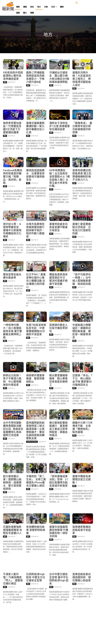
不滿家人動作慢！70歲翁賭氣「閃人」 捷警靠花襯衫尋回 (13, 579)
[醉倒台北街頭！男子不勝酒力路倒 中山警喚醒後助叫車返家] (13, 367)
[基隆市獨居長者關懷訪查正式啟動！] (82, 468)
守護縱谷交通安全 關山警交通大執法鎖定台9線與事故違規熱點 (59, 77)
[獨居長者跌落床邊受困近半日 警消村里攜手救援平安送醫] (59, 266)
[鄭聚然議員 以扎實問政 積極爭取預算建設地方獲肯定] (13, 613)
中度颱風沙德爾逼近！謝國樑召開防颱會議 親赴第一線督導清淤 (81, 331)
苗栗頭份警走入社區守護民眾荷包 (58, 328)
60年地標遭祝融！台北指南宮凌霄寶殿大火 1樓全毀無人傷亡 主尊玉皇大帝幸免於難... (59, 178)
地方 (5, 82)
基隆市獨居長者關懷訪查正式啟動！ (81, 479)
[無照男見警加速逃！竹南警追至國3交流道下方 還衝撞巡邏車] (13, 115)
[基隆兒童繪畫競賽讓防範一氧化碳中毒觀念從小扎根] (36, 115)
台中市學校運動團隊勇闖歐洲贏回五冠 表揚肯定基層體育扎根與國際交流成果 (13, 429)
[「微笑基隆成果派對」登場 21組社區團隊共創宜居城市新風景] (59, 468)
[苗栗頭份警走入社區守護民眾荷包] (59, 317)
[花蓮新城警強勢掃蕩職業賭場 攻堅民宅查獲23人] (13, 518)
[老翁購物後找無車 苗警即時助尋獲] (36, 518)
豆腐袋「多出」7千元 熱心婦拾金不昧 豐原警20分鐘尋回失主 (82, 380)
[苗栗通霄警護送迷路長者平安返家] (82, 518)
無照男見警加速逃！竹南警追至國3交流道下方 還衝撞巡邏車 (13, 128)
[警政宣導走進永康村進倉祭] (13, 266)
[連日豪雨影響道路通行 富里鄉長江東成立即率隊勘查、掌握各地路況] (59, 414)
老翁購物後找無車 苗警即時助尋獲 (35, 530)
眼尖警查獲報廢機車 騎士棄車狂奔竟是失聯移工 (58, 380)
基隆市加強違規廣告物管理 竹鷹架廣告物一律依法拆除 (58, 531)
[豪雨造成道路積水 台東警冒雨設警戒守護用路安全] (36, 162)
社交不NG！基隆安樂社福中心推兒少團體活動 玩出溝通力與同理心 (36, 280)
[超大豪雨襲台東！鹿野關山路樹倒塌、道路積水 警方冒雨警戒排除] (13, 468)
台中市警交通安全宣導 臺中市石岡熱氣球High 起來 (58, 579)
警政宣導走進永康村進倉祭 (12, 276)
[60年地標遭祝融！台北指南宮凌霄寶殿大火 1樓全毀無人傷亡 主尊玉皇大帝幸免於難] (59, 162)
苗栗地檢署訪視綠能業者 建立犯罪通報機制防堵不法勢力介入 (81, 175)
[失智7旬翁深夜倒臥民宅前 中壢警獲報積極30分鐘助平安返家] (36, 317)
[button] (77, 3)
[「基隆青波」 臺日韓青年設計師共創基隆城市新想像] (82, 115)
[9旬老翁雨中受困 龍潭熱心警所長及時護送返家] (13, 64)
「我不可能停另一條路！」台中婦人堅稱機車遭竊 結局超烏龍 (81, 279)
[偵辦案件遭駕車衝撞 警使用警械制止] (36, 367)
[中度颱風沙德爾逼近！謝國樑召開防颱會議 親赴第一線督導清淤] (82, 317)
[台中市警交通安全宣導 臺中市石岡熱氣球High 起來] (59, 566)
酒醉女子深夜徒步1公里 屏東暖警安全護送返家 (59, 126)
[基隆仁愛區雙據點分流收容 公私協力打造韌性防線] (82, 216)
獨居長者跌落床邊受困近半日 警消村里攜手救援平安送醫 (58, 279)
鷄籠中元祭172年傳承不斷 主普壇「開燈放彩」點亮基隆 (82, 427)
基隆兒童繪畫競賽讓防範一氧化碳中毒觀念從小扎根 (35, 128)
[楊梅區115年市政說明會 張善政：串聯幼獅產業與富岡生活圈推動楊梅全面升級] (59, 613)
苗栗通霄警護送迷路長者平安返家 (81, 530)
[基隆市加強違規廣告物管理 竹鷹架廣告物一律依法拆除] (59, 518)
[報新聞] (12, 6)
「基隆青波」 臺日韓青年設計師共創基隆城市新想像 (82, 128)
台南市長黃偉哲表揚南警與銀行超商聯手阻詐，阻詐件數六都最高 (35, 230)
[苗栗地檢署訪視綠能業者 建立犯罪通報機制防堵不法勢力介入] (82, 162)
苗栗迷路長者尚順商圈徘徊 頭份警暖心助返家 (81, 577)
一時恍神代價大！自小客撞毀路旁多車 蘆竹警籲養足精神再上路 (12, 331)
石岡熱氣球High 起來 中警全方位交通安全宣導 (35, 577)
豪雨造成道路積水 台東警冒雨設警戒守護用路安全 (35, 175)
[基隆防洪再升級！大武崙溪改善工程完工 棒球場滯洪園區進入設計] (82, 64)
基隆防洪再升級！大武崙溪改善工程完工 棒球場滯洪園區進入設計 (81, 79)
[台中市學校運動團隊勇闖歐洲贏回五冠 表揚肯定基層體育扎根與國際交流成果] (13, 414)
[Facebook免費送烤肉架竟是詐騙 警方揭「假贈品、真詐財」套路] (13, 162)
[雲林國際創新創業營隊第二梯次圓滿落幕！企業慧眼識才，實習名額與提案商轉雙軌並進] (36, 414)
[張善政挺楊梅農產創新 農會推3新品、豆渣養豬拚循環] (36, 613)
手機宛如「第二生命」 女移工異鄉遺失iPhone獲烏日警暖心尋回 (36, 481)
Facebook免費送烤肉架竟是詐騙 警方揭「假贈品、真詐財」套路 (13, 176)
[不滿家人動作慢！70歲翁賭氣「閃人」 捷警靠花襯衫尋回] (13, 566)
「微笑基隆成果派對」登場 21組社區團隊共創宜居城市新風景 (58, 481)
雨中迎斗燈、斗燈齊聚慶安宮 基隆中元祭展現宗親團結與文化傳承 (12, 230)
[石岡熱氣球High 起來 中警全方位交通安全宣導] (36, 566)
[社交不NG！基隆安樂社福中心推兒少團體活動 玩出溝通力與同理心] (36, 266)
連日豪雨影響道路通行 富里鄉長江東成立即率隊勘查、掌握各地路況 (58, 429)
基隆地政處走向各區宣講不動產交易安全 (58, 227)
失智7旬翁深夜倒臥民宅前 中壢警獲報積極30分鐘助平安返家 (36, 329)
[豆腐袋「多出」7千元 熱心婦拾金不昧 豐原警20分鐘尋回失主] (82, 367)
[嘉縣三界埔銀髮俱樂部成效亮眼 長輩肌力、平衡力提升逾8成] (36, 64)
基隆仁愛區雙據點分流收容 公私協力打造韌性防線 (81, 229)
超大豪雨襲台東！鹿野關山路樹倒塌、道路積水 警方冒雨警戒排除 (12, 482)
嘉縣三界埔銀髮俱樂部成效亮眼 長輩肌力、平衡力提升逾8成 (36, 77)
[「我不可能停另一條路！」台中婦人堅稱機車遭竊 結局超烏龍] (82, 266)
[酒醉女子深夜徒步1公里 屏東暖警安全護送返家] (59, 115)
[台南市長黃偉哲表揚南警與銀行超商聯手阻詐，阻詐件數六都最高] (36, 216)
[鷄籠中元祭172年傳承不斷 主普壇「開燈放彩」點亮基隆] (82, 414)
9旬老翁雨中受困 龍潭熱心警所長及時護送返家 (13, 75)
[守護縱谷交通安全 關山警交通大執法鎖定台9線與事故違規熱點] (59, 64)
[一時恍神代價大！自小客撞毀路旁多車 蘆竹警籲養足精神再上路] (13, 317)
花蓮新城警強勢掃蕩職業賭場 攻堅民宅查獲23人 (12, 530)
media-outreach (32, 442)
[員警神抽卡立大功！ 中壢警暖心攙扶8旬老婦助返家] (82, 613)
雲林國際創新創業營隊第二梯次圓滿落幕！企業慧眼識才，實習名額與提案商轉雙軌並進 (35, 430)
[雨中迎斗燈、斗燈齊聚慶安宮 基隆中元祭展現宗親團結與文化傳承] (13, 216)
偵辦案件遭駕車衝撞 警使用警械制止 (35, 378)
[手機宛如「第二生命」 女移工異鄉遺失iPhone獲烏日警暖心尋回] (36, 468)
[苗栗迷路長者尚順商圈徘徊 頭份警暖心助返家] (82, 566)
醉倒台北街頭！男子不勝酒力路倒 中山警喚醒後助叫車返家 (12, 380)
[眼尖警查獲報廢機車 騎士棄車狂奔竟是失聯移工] (59, 367)
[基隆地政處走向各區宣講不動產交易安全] (59, 216)
